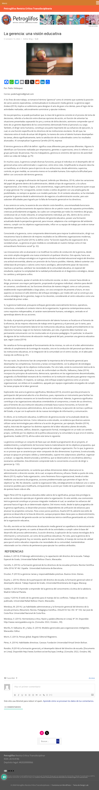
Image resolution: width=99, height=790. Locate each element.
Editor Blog (28, 39)
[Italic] (18, 695)
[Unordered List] (33, 695)
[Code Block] (40, 695)
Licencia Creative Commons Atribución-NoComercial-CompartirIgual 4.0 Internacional (61, 777)
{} (47, 695)
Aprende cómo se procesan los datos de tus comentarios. (68, 701)
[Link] (44, 695)
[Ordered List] (29, 695)
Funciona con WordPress (61, 785)
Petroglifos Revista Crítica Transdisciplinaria (28, 8)
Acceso (91, 678)
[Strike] (26, 695)
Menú (4, 3)
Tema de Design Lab (80, 785)
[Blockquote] (36, 695)
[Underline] (22, 695)
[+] (50, 695)
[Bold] (15, 695)
